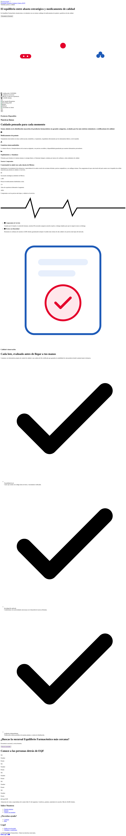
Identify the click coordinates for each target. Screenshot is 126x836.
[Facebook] (1, 834)
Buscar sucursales (6, 746)
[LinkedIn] (2, 834)
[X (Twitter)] (7, 834)
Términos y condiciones (10, 830)
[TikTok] (6, 834)
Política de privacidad (10, 828)
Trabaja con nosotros (9, 812)
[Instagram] (4, 834)
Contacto (14, 3)
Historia (6, 811)
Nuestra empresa (8, 809)
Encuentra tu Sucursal (6, 16)
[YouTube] (9, 834)
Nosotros (9, 3)
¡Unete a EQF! (21, 3)
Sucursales (4, 3)
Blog (5, 821)
